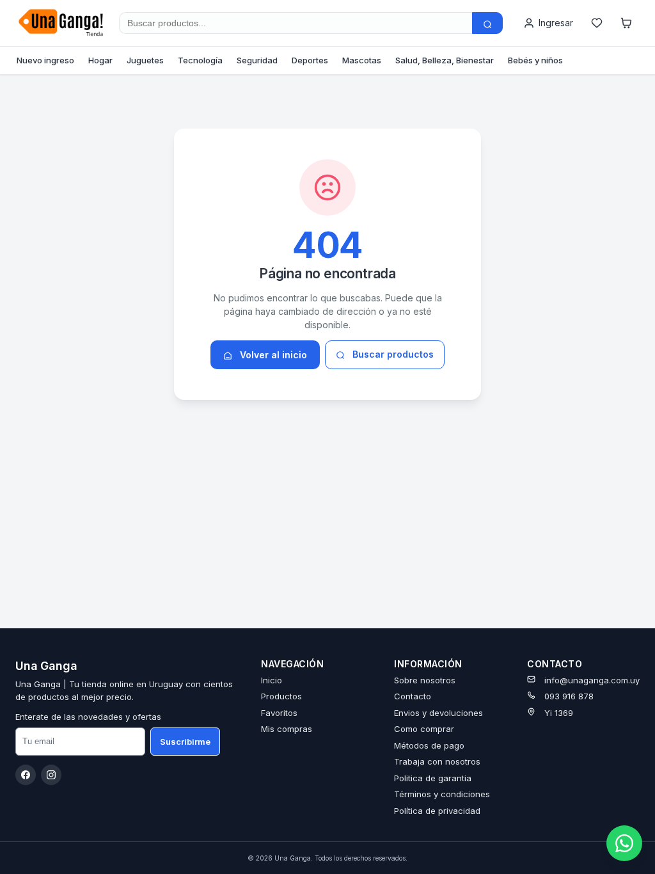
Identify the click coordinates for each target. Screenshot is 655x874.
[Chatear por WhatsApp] (624, 843)
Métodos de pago (429, 745)
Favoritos (279, 713)
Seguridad (257, 60)
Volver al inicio (272, 354)
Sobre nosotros (424, 680)
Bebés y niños (535, 60)
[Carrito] (626, 23)
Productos (281, 696)
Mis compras (286, 729)
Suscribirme (185, 741)
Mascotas (361, 60)
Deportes (310, 60)
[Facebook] (25, 775)
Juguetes (145, 60)
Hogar (100, 60)
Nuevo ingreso (45, 60)
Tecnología (200, 60)
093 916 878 (569, 696)
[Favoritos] (596, 23)
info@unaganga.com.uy (592, 680)
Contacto (412, 696)
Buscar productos (392, 354)
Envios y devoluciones (438, 713)
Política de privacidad (437, 811)
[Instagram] (51, 775)
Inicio (271, 680)
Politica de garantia (432, 778)
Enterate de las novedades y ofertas (88, 716)
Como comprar (424, 729)
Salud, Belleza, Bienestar (444, 60)
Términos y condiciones (442, 794)
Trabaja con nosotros (437, 761)
